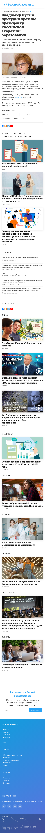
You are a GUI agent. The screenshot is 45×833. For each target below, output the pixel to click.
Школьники (14, 294)
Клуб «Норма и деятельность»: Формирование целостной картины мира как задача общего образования (22, 419)
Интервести (7, 762)
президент (6, 118)
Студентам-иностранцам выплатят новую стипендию (22, 665)
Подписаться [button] (35, 710)
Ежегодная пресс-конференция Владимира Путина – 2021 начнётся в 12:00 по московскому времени (22, 380)
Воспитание (14, 284)
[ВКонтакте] (3, 126)
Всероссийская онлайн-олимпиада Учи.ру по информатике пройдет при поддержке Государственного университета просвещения (21, 290)
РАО (23, 118)
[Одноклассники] (5, 126)
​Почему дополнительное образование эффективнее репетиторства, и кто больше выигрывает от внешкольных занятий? (18, 236)
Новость (35, 12)
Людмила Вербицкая (27, 115)
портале (18, 96)
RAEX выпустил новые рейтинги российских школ (18, 274)
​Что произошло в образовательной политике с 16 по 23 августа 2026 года (21, 464)
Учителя (12, 269)
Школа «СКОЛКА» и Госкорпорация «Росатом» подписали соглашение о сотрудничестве (22, 198)
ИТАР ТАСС (13, 110)
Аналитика (6, 734)
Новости (5, 729)
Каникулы (13, 261)
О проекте (6, 778)
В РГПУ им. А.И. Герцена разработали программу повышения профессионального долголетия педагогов (22, 266)
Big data (5, 765)
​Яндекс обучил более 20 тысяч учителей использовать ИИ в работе (22, 504)
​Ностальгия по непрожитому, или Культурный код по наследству (21, 582)
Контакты (6, 780)
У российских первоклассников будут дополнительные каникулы (20, 258)
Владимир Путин (12, 115)
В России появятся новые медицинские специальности (18, 543)
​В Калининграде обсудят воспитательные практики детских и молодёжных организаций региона (22, 281)
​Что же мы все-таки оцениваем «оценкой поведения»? (19, 164)
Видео (5, 742)
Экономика (6, 757)
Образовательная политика (15, 11)
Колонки (5, 732)
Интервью (6, 737)
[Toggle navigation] (41, 4)
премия (16, 118)
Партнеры (6, 783)
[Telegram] (8, 126)
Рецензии (6, 739)
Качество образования (18, 276)
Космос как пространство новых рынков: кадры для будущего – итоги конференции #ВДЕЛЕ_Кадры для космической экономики (22, 624)
